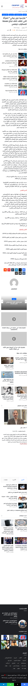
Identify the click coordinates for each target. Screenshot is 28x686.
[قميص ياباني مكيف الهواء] (23, 644)
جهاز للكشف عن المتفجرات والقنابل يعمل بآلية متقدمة (10, 85)
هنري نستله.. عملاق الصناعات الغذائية (8, 366)
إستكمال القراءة (23, 443)
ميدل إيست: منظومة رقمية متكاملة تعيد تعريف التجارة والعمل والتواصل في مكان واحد (7, 530)
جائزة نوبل (10, 660)
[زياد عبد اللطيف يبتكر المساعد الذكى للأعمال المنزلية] (7, 374)
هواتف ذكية (24, 668)
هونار (14, 668)
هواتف (6, 665)
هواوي (18, 668)
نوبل (10, 665)
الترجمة (15, 657)
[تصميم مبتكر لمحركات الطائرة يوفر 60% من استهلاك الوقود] (22, 78)
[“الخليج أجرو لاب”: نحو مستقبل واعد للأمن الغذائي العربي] (22, 624)
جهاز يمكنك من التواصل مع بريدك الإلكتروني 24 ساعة (9, 71)
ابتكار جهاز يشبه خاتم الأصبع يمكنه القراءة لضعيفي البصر (22, 396)
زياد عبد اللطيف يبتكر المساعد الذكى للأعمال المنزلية (7, 380)
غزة (18, 663)
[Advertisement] (14, 461)
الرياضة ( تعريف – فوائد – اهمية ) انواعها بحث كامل (9, 497)
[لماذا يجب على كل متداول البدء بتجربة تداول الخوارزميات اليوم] (22, 56)
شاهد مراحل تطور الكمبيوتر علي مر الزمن (17, 492)
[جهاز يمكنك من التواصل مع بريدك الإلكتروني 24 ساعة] (22, 71)
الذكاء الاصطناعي (8, 657)
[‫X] (20, 269)
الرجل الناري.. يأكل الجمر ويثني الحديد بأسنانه (18, 303)
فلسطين (13, 663)
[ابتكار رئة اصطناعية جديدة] (22, 92)
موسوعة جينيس (16, 665)
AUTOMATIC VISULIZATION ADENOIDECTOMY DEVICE (21, 372)
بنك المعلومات (18, 14)
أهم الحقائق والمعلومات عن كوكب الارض (17, 510)
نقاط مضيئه (5, 14)
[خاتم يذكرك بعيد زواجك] (14, 643)
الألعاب (20, 657)
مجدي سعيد (23, 665)
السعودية (24, 660)
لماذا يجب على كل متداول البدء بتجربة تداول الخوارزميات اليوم (9, 55)
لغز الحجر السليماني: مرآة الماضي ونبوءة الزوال (21, 529)
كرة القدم (8, 663)
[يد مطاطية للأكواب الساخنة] (5, 637)
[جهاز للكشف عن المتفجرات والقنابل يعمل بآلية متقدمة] (22, 85)
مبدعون (11, 14)
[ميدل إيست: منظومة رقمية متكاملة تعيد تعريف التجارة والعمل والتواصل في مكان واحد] (7, 522)
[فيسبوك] (23, 269)
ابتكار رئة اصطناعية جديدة (11, 91)
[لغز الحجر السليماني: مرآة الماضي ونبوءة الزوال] (21, 522)
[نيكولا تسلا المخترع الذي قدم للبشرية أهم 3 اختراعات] (22, 505)
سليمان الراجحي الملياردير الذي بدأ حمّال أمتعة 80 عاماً (21, 359)
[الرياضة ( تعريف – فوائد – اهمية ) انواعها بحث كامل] (22, 499)
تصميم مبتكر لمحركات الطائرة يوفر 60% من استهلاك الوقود (9, 78)
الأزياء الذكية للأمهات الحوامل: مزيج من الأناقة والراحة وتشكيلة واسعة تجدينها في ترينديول (7, 548)
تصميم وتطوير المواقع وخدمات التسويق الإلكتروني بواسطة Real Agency (13, 678)
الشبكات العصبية (17, 660)
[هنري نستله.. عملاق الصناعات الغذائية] (7, 360)
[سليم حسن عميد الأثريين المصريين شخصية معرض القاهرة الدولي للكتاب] (7, 391)
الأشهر (22, 479)
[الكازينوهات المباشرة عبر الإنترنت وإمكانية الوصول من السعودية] (21, 540)
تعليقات (5, 479)
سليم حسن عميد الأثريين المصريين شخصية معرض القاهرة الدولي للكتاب (7, 397)
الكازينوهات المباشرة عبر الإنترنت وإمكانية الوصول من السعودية (21, 547)
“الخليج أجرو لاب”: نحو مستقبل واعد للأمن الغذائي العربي (10, 621)
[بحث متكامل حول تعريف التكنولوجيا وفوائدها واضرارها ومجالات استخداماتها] (22, 487)
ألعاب (25, 657)
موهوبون (23, 27)
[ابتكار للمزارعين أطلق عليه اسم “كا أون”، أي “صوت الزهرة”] (5, 645)
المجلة (19, 11)
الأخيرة (14, 479)
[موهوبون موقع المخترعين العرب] (18, 6)
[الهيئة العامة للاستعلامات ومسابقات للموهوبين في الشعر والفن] (22, 63)
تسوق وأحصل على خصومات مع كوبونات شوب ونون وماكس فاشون (9, 614)
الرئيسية (24, 11)
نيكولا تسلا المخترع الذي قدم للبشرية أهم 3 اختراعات (10, 504)
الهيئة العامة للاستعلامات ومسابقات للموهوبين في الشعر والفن (9, 63)
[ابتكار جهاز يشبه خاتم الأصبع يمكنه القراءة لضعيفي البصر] (21, 390)
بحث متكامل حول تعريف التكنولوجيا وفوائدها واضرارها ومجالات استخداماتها (10, 486)
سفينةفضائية (23, 663)
